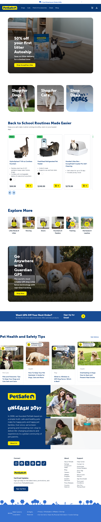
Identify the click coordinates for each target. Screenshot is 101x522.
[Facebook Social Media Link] (21, 463)
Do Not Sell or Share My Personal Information (52, 515)
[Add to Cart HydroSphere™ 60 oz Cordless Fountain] (29, 186)
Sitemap (61, 512)
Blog (57, 8)
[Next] (82, 2)
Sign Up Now (21, 489)
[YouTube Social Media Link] (38, 463)
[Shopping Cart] (92, 8)
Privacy (40, 512)
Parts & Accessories (40, 8)
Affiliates (55, 512)
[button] (23, 8)
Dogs (23, 8)
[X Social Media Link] (27, 463)
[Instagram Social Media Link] (16, 463)
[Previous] (19, 2)
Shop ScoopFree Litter (25, 65)
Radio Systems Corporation (17, 513)
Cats (28, 8)
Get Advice (95, 337)
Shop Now (20, 293)
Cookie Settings (73, 515)
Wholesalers (47, 512)
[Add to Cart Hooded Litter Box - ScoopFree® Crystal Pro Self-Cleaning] (85, 186)
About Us (13, 443)
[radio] (11, 179)
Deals (51, 8)
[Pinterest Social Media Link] (32, 463)
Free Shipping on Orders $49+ (52, 2)
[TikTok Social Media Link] (43, 463)
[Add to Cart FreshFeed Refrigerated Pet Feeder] (57, 186)
